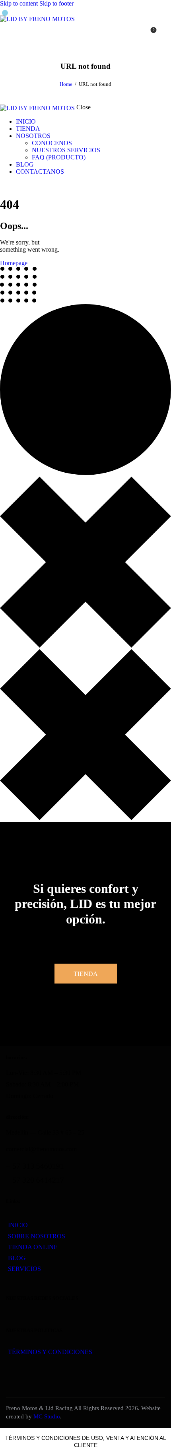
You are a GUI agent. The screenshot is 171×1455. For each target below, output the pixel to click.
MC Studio (46, 1416)
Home (66, 84)
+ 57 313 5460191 (35, 1166)
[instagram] (13, 185)
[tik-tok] (20, 185)
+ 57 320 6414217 (35, 1180)
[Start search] (166, 32)
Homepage (13, 263)
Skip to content (19, 3)
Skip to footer (56, 3)
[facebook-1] (4, 185)
